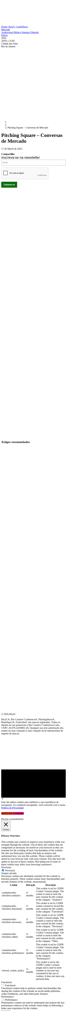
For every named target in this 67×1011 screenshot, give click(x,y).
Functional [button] (6, 982)
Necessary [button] (6, 867)
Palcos (4, 35)
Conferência (22, 26)
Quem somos (9, 474)
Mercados (8, 497)
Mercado (5, 29)
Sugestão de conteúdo (17, 512)
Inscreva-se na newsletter (20, 157)
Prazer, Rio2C (8, 26)
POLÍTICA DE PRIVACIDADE (17, 535)
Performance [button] (7, 996)
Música (18, 32)
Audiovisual (7, 32)
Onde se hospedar (13, 527)
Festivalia (8, 504)
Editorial (34, 32)
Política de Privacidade (12, 807)
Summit (6, 482)
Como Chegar (10, 520)
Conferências (11, 489)
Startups (26, 32)
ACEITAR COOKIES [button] (12, 813)
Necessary (10, 870)
